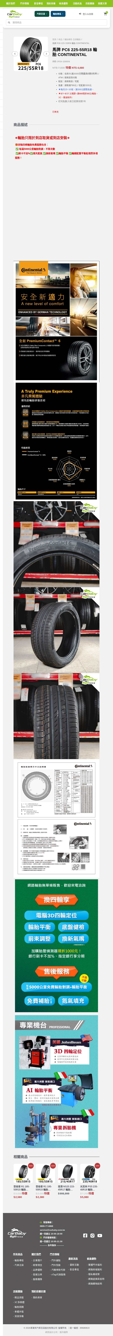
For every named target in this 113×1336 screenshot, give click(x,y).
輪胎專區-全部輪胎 (72, 39)
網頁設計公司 (51, 1332)
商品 (60, 39)
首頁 (54, 39)
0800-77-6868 (46, 1226)
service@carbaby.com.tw (52, 1230)
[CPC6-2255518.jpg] (31, 54)
